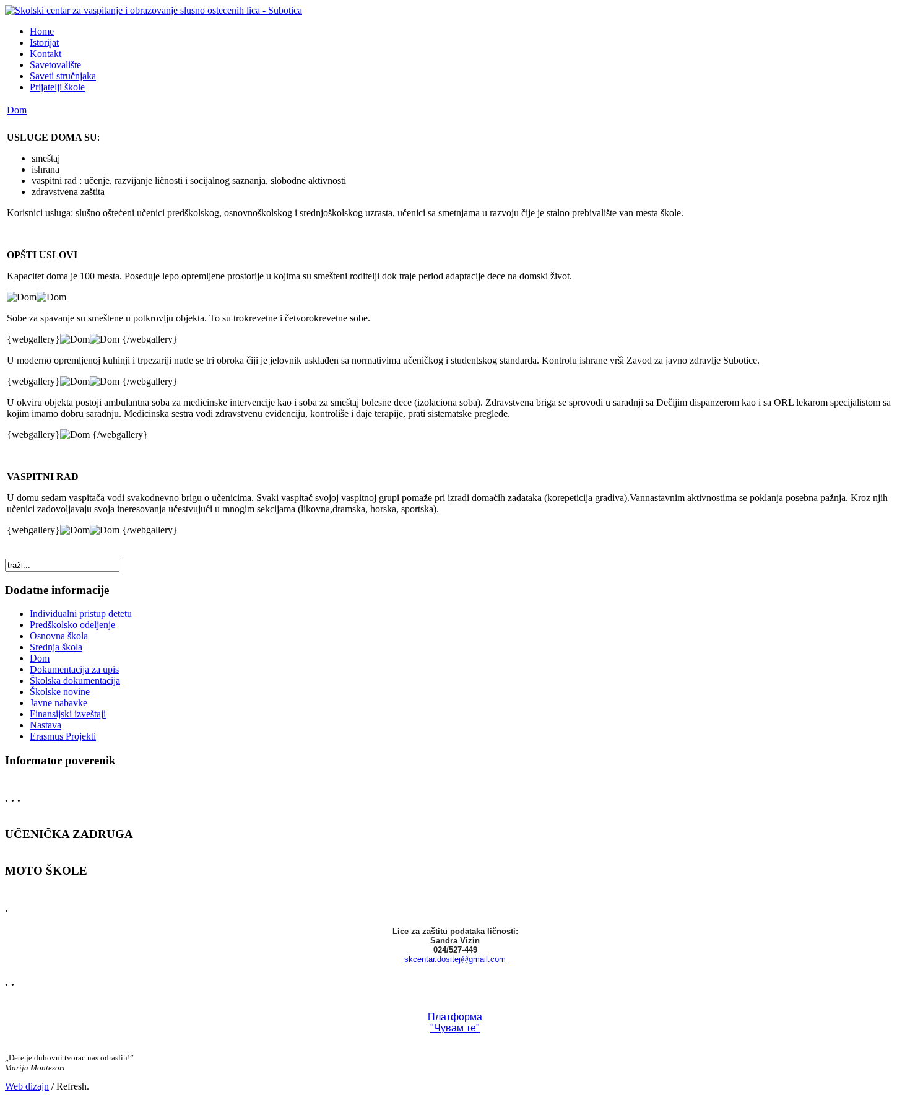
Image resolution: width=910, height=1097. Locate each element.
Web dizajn (27, 1086)
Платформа (455, 1017)
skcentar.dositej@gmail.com (455, 959)
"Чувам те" (455, 1028)
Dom (17, 110)
